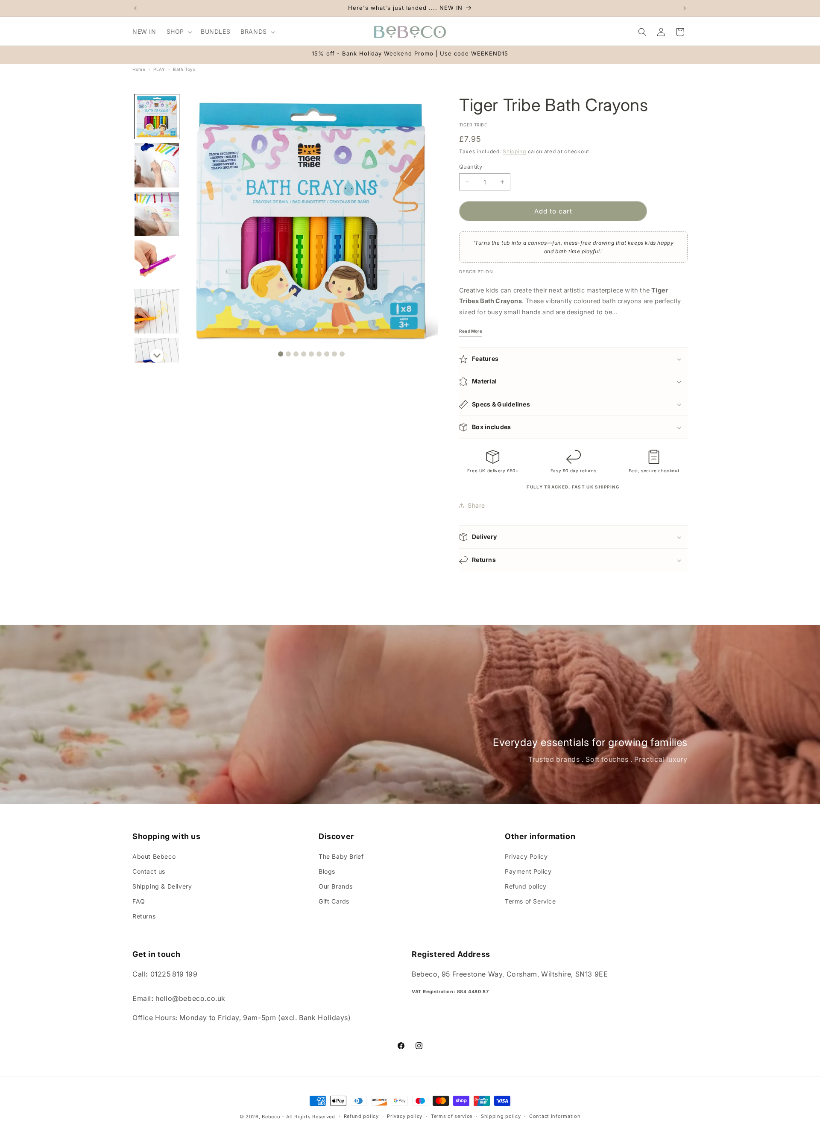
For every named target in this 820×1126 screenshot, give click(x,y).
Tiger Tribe (473, 124)
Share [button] (476, 505)
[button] (178, 32)
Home (138, 69)
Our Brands (336, 885)
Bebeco (271, 1117)
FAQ (138, 901)
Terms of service (451, 1116)
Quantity (470, 166)
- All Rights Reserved (308, 1117)
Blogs (327, 870)
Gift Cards (334, 901)
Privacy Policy (526, 856)
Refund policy (526, 885)
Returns (143, 916)
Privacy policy (404, 1116)
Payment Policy (528, 870)
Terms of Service (530, 901)
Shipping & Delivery (162, 885)
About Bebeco (154, 856)
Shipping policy (501, 1116)
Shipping (514, 151)
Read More (470, 331)
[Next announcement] (684, 8)
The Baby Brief (341, 856)
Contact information (554, 1116)
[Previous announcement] (135, 8)
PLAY (159, 69)
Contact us (148, 870)
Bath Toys (184, 69)
